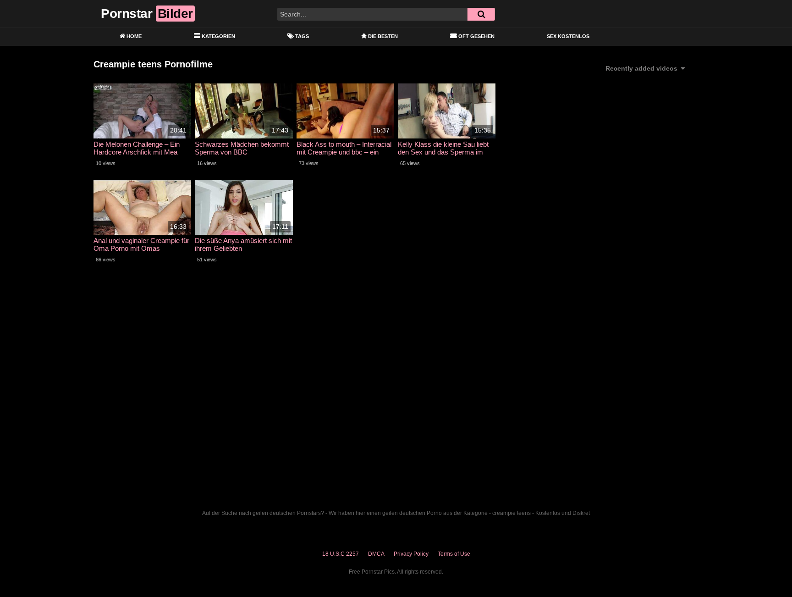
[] (481, 14)
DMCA (376, 554)
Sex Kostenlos (568, 36)
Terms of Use (454, 554)
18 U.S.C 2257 (340, 554)
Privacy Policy (411, 554)
